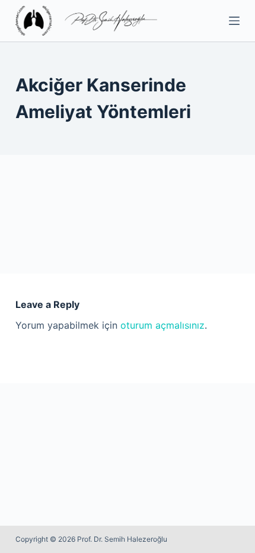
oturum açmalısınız (162, 325)
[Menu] (234, 20)
